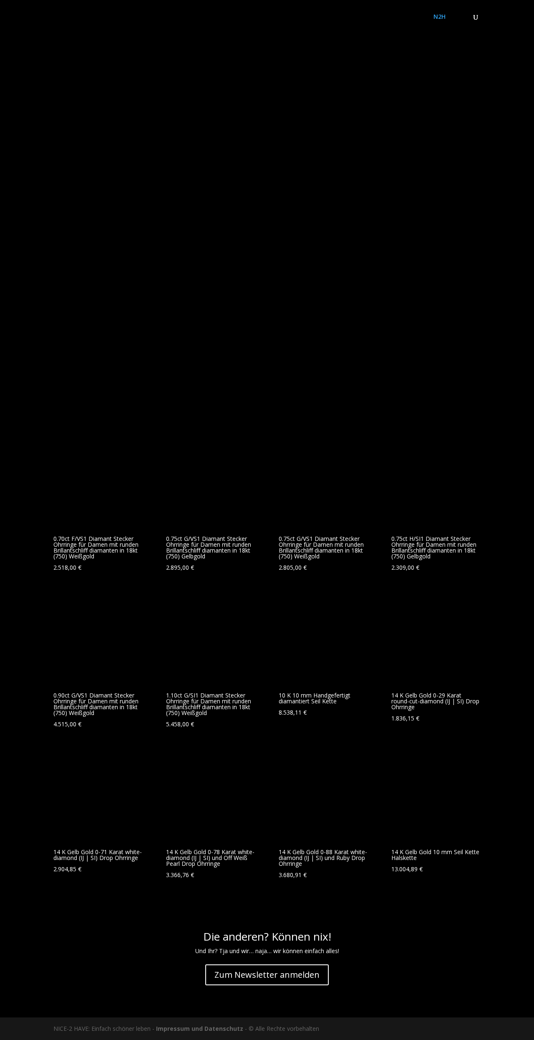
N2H (439, 17)
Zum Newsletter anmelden (267, 974)
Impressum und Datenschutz (199, 1028)
